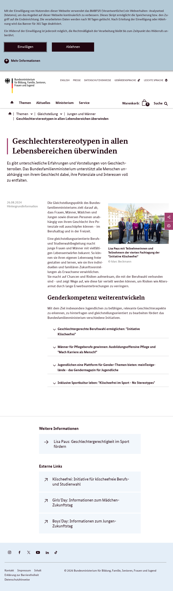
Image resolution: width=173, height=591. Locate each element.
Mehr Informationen (25, 60)
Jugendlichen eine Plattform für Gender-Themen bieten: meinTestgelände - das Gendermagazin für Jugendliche (106, 367)
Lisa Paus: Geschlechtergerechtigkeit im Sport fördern (91, 444)
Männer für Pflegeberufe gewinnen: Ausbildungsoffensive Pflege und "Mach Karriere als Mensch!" (107, 349)
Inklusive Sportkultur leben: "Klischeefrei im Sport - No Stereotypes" (106, 382)
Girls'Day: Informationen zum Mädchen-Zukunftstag (85, 502)
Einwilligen (25, 47)
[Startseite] (10, 114)
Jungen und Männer (81, 114)
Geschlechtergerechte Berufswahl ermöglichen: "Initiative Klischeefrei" (99, 331)
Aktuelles (43, 103)
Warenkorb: (135, 103)
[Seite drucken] (169, 225)
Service (84, 103)
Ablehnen (73, 47)
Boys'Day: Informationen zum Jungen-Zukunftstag (84, 523)
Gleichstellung (48, 114)
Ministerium (65, 103)
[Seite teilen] (169, 217)
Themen (25, 103)
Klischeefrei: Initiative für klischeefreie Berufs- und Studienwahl (90, 481)
